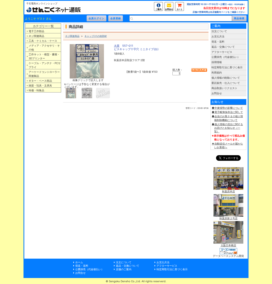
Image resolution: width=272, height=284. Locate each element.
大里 (116, 45)
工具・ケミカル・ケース (43, 40)
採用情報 (216, 62)
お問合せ (169, 9)
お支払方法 (217, 36)
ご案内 (158, 9)
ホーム (79, 262)
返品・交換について (223, 46)
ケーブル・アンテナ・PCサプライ (45, 65)
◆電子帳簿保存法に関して (227, 112)
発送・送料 (217, 41)
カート (180, 9)
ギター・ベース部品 (40, 80)
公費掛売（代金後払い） (225, 57)
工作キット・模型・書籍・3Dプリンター (44, 56)
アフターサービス (221, 52)
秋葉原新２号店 (228, 218)
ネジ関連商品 (36, 36)
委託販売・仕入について (225, 82)
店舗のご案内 (123, 269)
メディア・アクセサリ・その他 (44, 47)
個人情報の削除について (225, 77)
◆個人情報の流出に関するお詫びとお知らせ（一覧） (227, 128)
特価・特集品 (36, 90)
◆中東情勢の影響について (227, 107)
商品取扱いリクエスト (224, 88)
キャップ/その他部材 (95, 36)
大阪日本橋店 (228, 245)
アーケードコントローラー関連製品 (44, 73)
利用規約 (216, 72)
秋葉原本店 (228, 191)
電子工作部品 (36, 31)
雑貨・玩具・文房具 (40, 85)
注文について (219, 31)
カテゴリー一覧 (43, 26)
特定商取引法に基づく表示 (227, 67)
